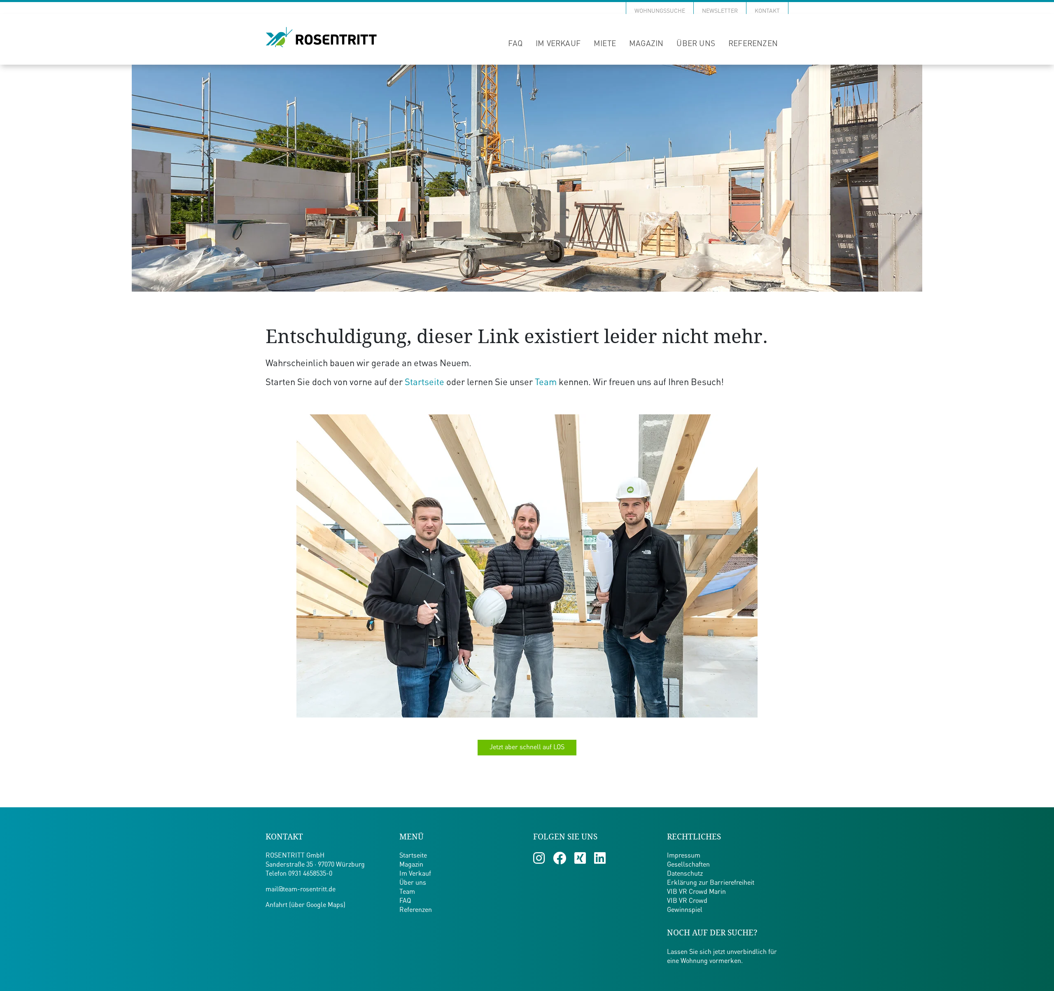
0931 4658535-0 (310, 874)
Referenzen (753, 44)
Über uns (695, 44)
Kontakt (767, 11)
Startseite (424, 382)
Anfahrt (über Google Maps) (305, 905)
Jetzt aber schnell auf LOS (527, 747)
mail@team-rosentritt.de (301, 889)
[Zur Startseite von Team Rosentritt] (321, 37)
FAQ (515, 44)
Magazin (646, 44)
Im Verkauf (558, 44)
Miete (605, 44)
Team (546, 382)
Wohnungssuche (659, 11)
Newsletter (720, 11)
